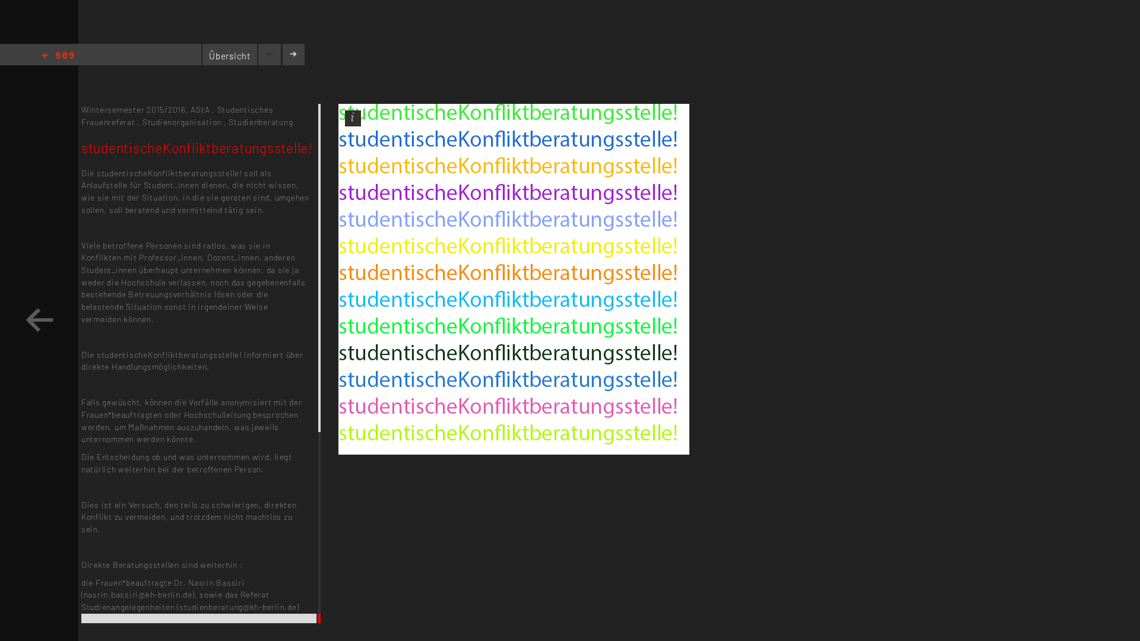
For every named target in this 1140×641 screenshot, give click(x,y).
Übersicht (230, 55)
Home (58, 56)
